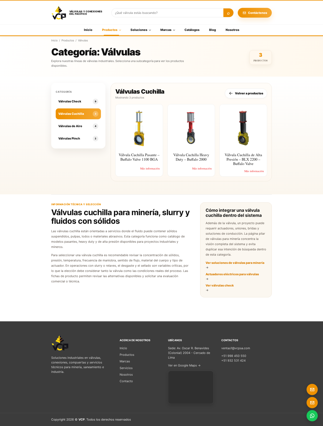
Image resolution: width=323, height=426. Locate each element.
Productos (109, 30)
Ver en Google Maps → (184, 365)
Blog (212, 30)
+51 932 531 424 (233, 360)
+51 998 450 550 (233, 356)
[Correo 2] (312, 402)
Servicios (126, 368)
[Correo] (312, 389)
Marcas (165, 30)
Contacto (126, 381)
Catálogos (191, 30)
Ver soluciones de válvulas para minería (235, 263)
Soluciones (138, 30)
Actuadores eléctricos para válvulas (232, 274)
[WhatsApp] (312, 415)
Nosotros (232, 30)
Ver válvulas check (220, 285)
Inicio (88, 30)
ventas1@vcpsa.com (235, 348)
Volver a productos (246, 93)
